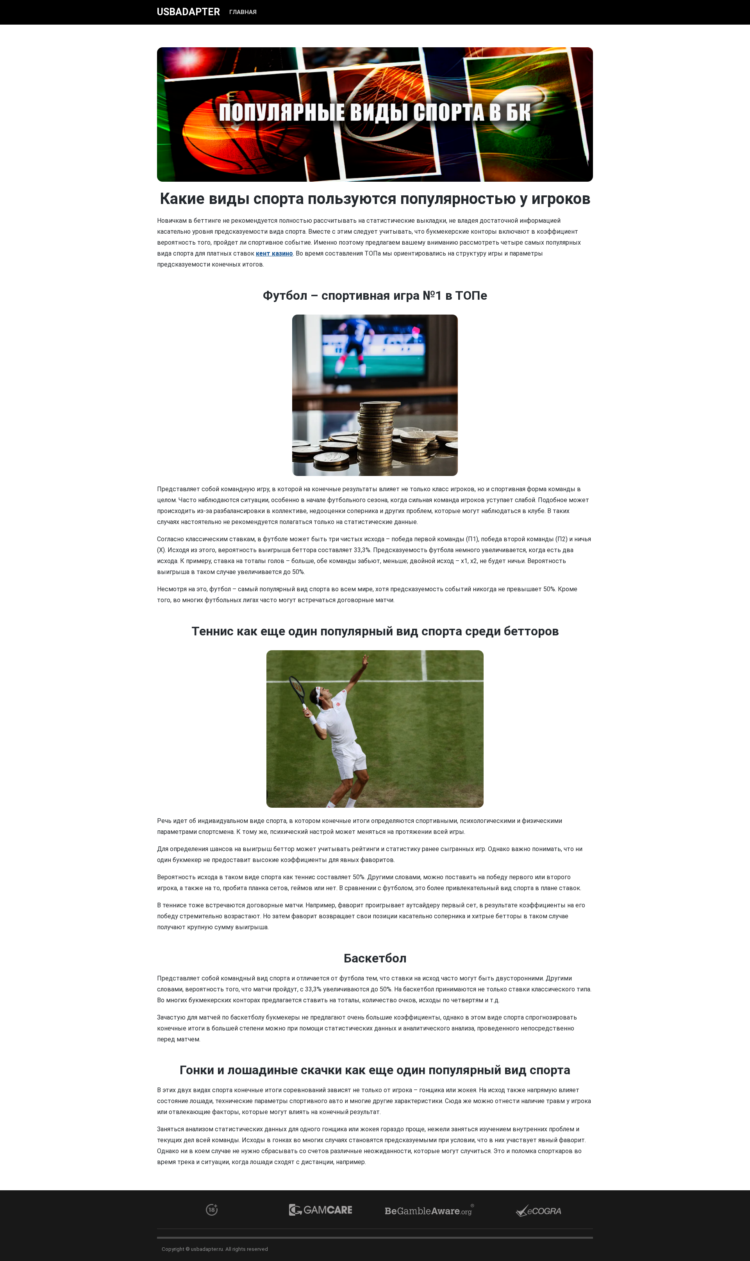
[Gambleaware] (429, 1210)
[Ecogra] (538, 1210)
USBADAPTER (188, 12)
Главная (243, 12)
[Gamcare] (320, 1210)
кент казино (274, 253)
